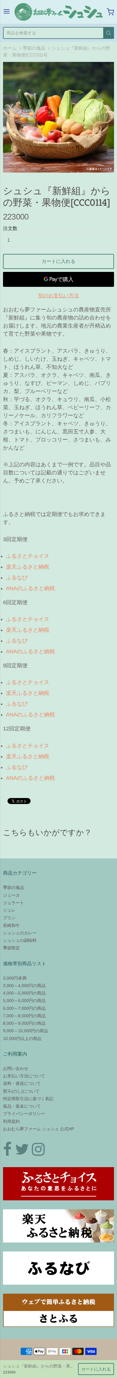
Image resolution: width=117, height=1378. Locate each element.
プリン (9, 917)
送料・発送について (22, 1083)
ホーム (9, 48)
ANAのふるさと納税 (30, 588)
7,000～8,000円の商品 (24, 1015)
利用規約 (11, 1121)
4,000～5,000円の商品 (24, 993)
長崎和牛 (11, 925)
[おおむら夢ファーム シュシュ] (58, 12)
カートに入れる (58, 261)
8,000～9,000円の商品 (24, 1023)
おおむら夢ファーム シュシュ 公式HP (38, 1128)
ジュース (11, 895)
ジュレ (9, 910)
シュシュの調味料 (20, 940)
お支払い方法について (24, 1076)
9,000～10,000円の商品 (25, 1030)
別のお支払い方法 (58, 296)
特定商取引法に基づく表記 (28, 1098)
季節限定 (11, 947)
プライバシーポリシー (24, 1113)
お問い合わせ (15, 1068)
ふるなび (17, 578)
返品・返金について (22, 1106)
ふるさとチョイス (27, 556)
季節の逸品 (34, 48)
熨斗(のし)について (21, 1091)
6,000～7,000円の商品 (24, 1008)
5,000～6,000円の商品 (24, 1000)
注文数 (10, 228)
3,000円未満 (14, 978)
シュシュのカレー (20, 933)
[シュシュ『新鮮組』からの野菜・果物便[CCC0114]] (58, 117)
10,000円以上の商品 (22, 1038)
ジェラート (13, 902)
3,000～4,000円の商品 (24, 985)
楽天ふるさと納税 (27, 567)
